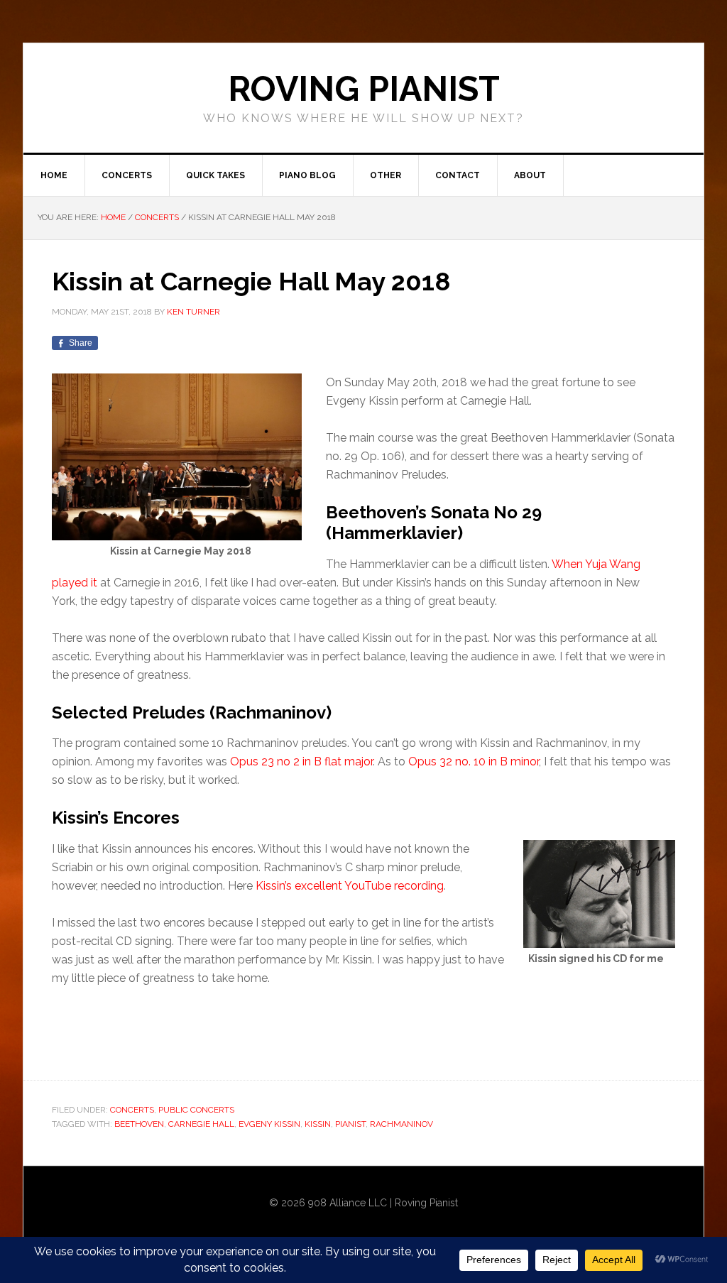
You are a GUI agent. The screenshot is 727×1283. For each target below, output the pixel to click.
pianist (350, 1124)
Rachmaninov (401, 1124)
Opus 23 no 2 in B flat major (301, 761)
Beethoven (139, 1124)
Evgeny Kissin (269, 1124)
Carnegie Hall (201, 1124)
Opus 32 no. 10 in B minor (473, 761)
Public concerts (196, 1110)
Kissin (318, 1124)
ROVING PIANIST (364, 89)
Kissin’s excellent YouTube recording (350, 885)
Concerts (132, 1110)
